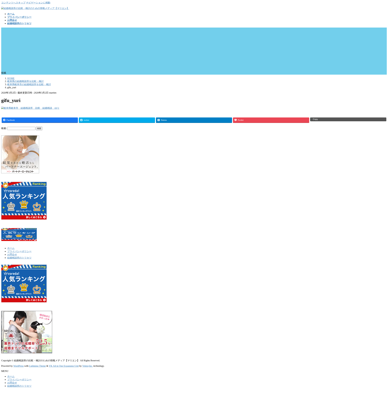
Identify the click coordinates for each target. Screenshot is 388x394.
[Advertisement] (194, 49)
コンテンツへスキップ (13, 2)
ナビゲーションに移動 (38, 2)
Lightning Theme (37, 366)
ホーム (11, 248)
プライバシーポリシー (19, 251)
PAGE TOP (377, 379)
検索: (4, 128)
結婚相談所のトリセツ (19, 257)
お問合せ (12, 254)
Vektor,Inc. (87, 366)
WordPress (18, 366)
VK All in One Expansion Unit (64, 366)
